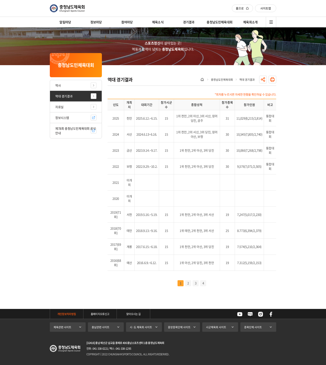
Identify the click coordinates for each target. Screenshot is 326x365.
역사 (58, 85)
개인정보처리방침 (66, 314)
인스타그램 (261, 314)
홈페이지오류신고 (100, 314)
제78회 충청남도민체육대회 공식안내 (75, 130)
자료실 (59, 107)
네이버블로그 (250, 314)
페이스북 (271, 314)
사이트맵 (265, 8)
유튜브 (240, 314)
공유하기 (263, 79)
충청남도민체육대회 (222, 79)
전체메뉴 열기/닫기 (271, 22)
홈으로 (240, 8)
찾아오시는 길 (133, 314)
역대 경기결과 (63, 96)
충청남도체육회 (67, 8)
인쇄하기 (272, 79)
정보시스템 (62, 117)
